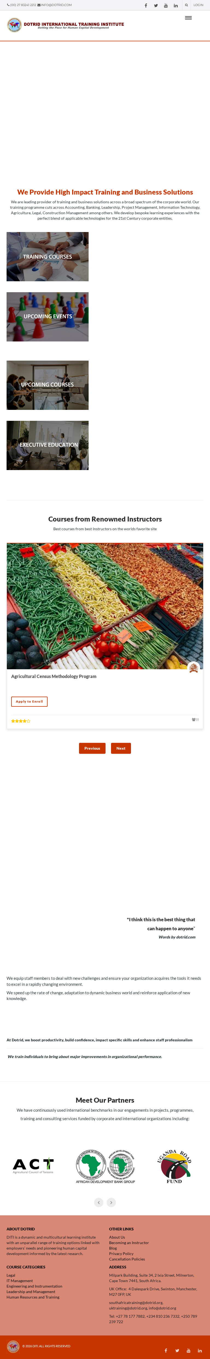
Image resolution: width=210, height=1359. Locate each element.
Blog (113, 1248)
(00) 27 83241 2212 (23, 5)
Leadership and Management (31, 1291)
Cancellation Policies (127, 1259)
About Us (117, 1237)
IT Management (20, 1280)
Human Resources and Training (33, 1297)
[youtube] (166, 5)
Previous (92, 748)
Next (121, 748)
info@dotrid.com (56, 5)
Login (198, 5)
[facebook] (146, 5)
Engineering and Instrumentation (35, 1286)
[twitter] (156, 5)
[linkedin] (175, 5)
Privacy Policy (121, 1253)
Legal (11, 1275)
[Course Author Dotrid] (195, 667)
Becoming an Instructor (129, 1242)
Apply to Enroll (29, 701)
